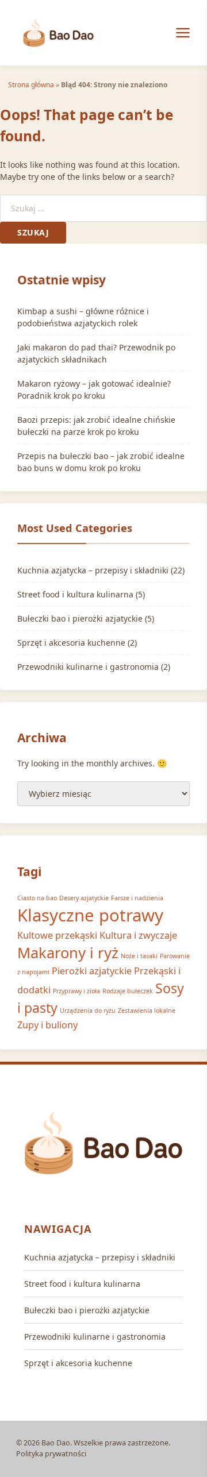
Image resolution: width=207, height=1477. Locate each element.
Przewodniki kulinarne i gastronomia (88, 666)
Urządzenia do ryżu (88, 1010)
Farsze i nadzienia (137, 898)
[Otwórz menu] (182, 32)
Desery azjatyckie (84, 898)
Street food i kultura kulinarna (75, 594)
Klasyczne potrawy (90, 915)
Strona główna (31, 84)
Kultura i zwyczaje (138, 935)
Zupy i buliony (47, 1025)
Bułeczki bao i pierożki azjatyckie (80, 618)
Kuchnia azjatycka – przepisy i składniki (92, 570)
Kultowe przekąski (57, 935)
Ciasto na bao (37, 898)
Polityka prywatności (51, 1454)
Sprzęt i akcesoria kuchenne (71, 642)
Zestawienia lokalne (146, 1010)
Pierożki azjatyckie (92, 971)
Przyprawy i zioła (76, 991)
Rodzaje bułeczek (127, 991)
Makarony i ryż (67, 953)
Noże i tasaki (139, 956)
